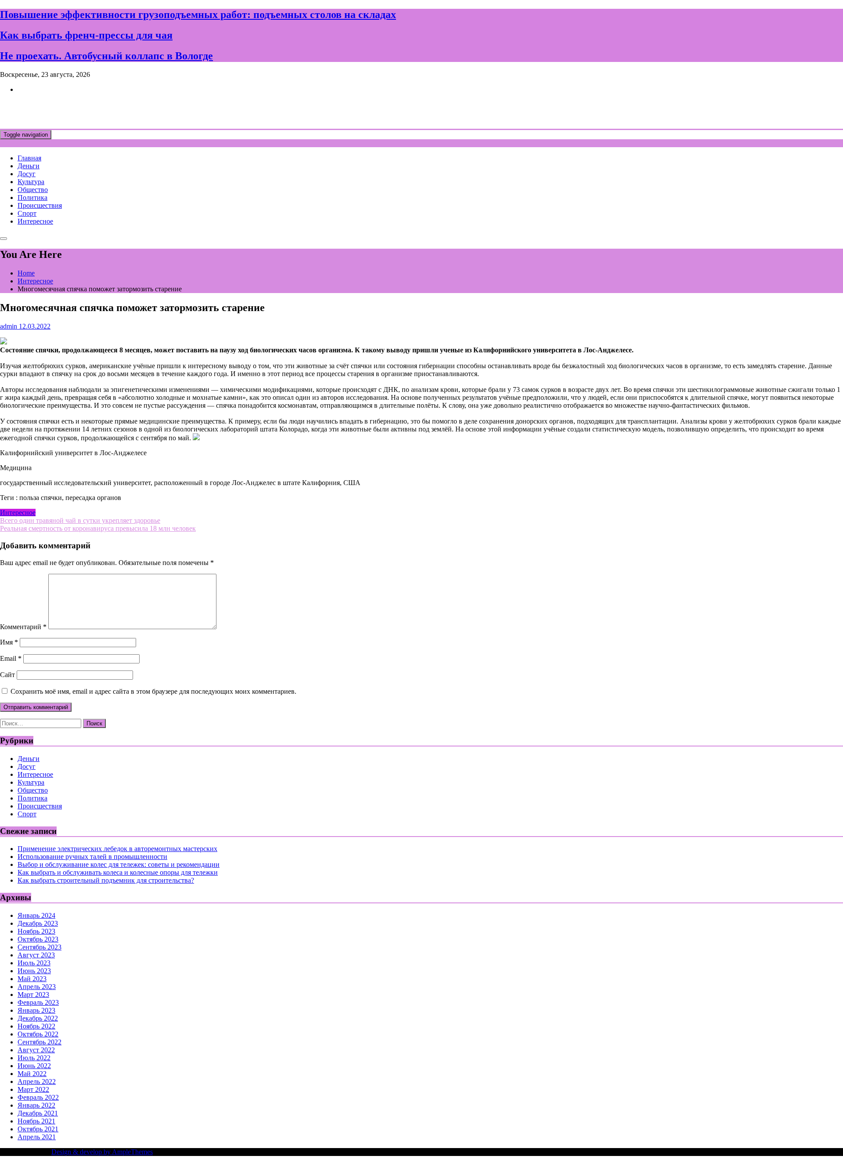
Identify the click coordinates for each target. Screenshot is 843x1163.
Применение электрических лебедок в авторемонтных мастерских (117, 848)
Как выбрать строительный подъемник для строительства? (106, 880)
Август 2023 (36, 955)
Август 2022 (36, 1050)
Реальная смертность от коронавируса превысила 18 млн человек (98, 528)
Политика (32, 197)
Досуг (27, 174)
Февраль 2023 (38, 1002)
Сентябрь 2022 (39, 1042)
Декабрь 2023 (38, 923)
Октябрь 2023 (38, 939)
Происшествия (40, 205)
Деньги (29, 166)
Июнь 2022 (34, 1065)
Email (11, 658)
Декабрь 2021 (38, 1113)
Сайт (7, 674)
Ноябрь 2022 (36, 1026)
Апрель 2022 (37, 1081)
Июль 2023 (34, 963)
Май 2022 (32, 1073)
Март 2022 (33, 1089)
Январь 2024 (36, 915)
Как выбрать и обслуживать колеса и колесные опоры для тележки (118, 872)
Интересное (35, 221)
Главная (29, 158)
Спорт (27, 213)
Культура (31, 181)
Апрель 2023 (37, 986)
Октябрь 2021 (38, 1129)
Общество (33, 189)
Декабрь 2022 (38, 1018)
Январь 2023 (36, 1010)
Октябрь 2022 (38, 1034)
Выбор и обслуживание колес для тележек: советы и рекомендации (119, 864)
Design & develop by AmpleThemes (102, 1152)
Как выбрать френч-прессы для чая (86, 35)
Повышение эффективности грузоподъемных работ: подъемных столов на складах (198, 14)
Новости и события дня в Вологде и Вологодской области (180, 111)
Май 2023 (32, 978)
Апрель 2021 (37, 1137)
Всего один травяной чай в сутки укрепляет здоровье (80, 520)
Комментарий (23, 626)
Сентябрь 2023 (39, 947)
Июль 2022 (34, 1058)
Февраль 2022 (38, 1097)
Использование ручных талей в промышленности (92, 856)
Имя (9, 642)
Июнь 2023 (34, 971)
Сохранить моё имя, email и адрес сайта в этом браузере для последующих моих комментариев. (153, 691)
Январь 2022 (36, 1105)
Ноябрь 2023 (36, 931)
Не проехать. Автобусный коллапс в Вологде (106, 56)
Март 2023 (33, 994)
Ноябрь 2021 (36, 1121)
